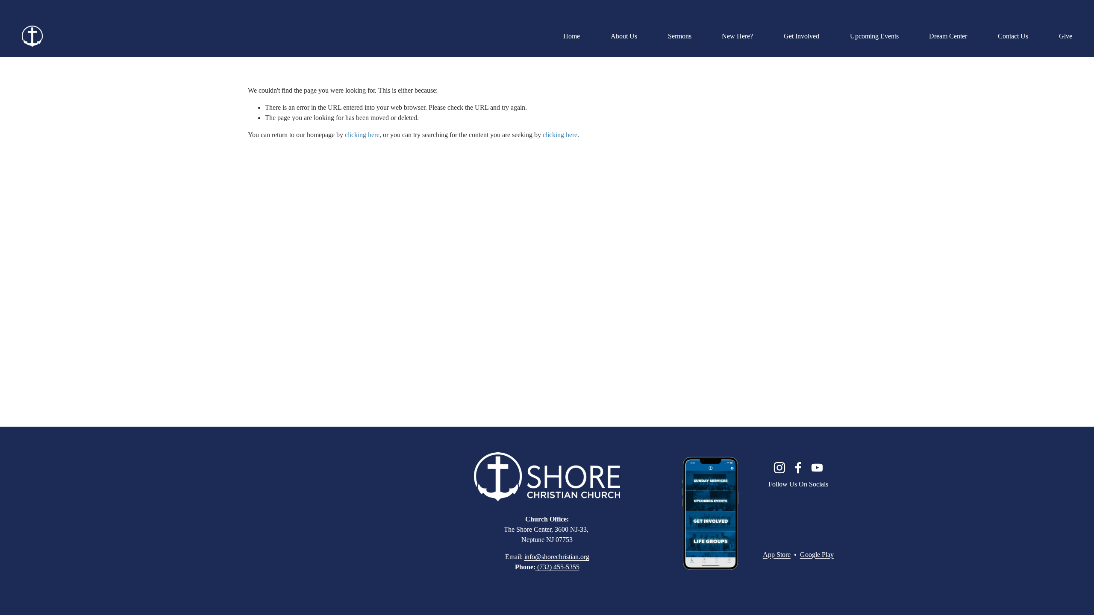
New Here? (737, 36)
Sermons (679, 36)
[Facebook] (798, 468)
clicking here (362, 134)
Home (571, 36)
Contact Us (1013, 36)
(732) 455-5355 (557, 567)
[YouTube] (817, 468)
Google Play (817, 554)
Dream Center (948, 36)
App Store (777, 554)
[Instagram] (779, 468)
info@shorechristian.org (556, 556)
